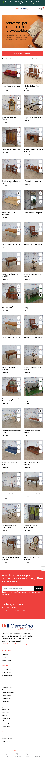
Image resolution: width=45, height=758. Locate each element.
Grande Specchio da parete (33, 213)
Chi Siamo (5, 654)
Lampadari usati (7, 704)
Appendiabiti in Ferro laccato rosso (11, 495)
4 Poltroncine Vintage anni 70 (33, 181)
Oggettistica (6, 741)
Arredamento (6, 736)
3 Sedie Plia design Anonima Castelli (11, 431)
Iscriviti (38, 588)
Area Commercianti (8, 693)
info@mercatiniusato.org (20, 644)
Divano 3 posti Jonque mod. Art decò (11, 87)
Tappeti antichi (6, 695)
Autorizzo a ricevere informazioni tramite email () (21, 593)
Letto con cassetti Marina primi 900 (32, 463)
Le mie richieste (7, 675)
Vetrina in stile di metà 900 (11, 149)
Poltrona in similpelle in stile (33, 244)
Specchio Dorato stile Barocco (9, 119)
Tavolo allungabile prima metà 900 (10, 275)
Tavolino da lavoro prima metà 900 (10, 558)
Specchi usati (6, 707)
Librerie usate (6, 718)
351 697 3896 (6, 644)
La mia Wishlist (6, 672)
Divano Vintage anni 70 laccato (9, 463)
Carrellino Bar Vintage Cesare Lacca (9, 526)
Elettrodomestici (7, 738)
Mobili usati (5, 701)
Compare (18, 75)
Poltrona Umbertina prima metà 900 (32, 558)
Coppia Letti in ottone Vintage (33, 118)
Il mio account (6, 669)
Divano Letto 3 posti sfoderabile (8, 214)
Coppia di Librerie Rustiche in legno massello (11, 182)
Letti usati (4, 715)
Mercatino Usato (7, 687)
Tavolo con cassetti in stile (32, 494)
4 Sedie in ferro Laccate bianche (32, 431)
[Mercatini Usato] (22, 8)
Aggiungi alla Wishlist (18, 66)
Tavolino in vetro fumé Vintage (31, 307)
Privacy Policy (6, 660)
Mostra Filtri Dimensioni (22, 53)
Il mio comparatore (8, 678)
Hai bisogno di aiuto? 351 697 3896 (14, 605)
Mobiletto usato (7, 698)
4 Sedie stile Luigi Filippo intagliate (32, 87)
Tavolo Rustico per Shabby (11, 244)
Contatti (4, 657)
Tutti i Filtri (8, 58)
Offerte (4, 690)
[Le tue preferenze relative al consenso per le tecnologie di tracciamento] (43, 569)
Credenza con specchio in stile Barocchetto (10, 307)
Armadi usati (6, 726)
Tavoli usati (5, 724)
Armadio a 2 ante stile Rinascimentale (31, 526)
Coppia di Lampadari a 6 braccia (32, 275)
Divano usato (6, 709)
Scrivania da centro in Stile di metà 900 (33, 150)
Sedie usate (5, 712)
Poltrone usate (6, 721)
